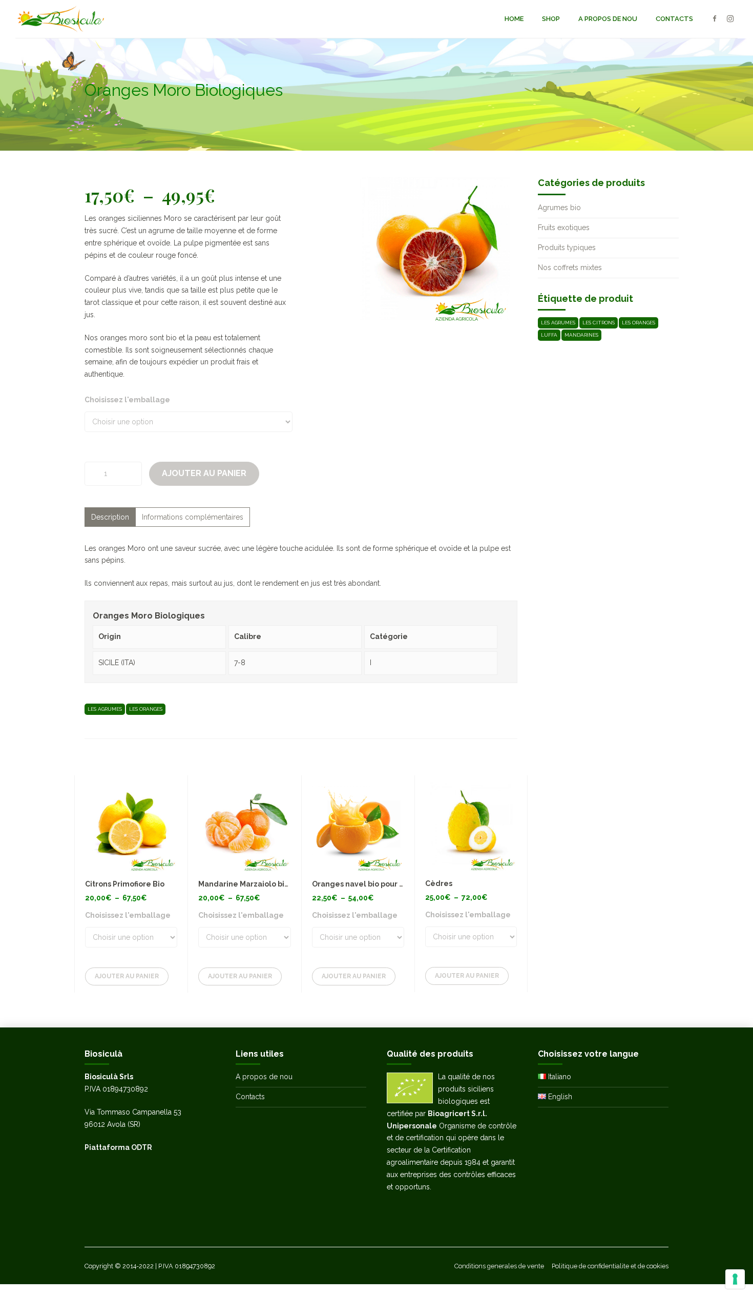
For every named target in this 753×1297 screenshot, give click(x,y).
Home (514, 19)
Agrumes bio (559, 207)
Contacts (674, 19)
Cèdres (438, 883)
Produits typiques (567, 247)
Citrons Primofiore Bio (124, 884)
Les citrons (598, 322)
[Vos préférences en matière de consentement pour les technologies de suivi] (735, 1279)
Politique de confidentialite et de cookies (610, 1266)
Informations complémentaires (192, 517)
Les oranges (145, 709)
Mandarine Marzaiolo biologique (258, 884)
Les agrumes (105, 709)
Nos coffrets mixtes (570, 267)
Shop (551, 19)
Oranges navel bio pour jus (360, 884)
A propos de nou (607, 19)
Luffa (549, 335)
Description (110, 517)
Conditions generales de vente (499, 1266)
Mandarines (581, 335)
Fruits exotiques (564, 227)
